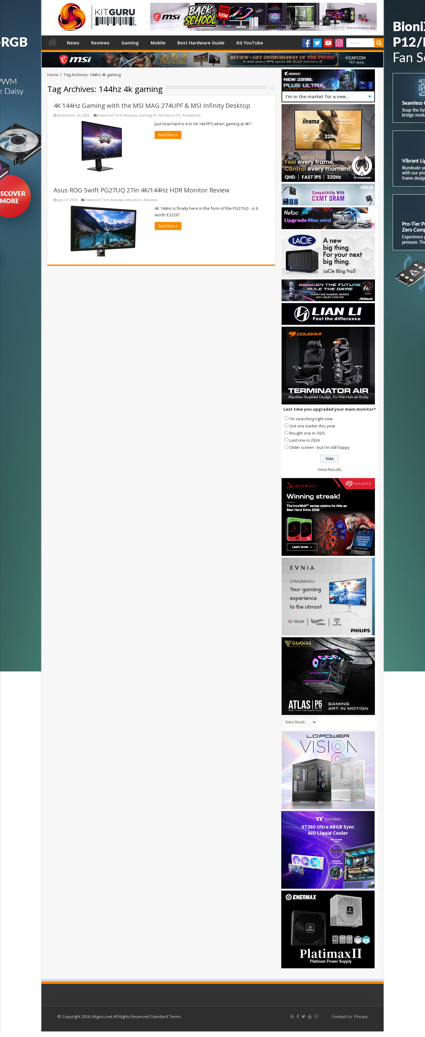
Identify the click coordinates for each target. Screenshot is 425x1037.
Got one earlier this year (312, 426)
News (73, 43)
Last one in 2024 (304, 440)
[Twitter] (317, 43)
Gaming (130, 43)
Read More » (168, 135)
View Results (330, 469)
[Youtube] (328, 43)
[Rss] (292, 1016)
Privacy (361, 1016)
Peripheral (191, 115)
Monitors (167, 115)
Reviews (100, 43)
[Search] (379, 43)
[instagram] (316, 1016)
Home (52, 41)
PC (178, 115)
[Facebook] (306, 43)
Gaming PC (148, 115)
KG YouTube (249, 43)
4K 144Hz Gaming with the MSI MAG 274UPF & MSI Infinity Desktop (152, 105)
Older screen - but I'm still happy (319, 447)
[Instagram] (339, 43)
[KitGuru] (95, 15)
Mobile (158, 43)
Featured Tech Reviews (117, 115)
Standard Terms (165, 1016)
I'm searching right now (311, 419)
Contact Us (342, 1016)
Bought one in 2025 (307, 433)
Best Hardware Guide (201, 43)
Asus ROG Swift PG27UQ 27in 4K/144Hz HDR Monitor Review (142, 190)
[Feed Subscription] (272, 88)
